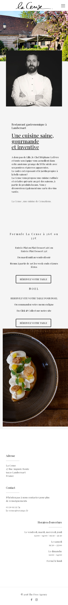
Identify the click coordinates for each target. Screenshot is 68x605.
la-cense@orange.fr (17, 510)
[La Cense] (34, 5)
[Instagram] (36, 599)
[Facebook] (32, 599)
